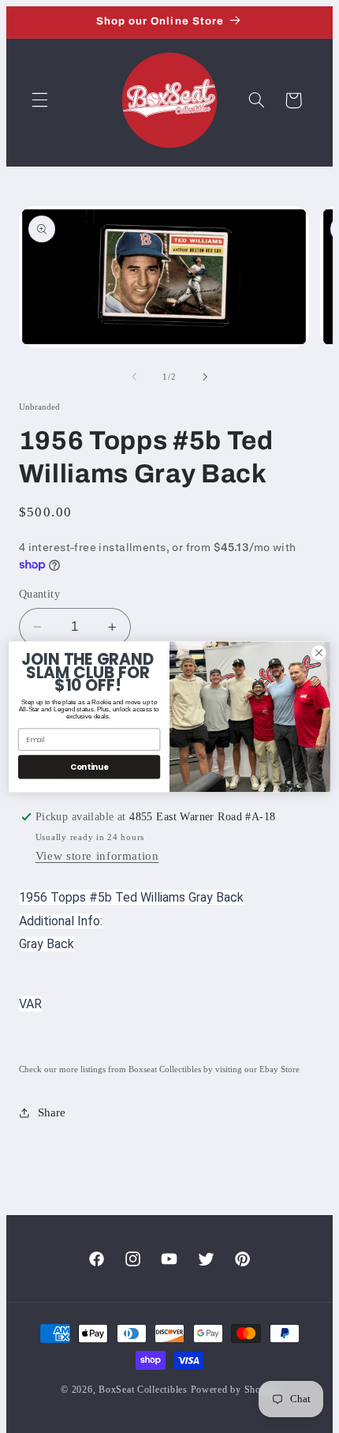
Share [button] (51, 1112)
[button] (39, 100)
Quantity (39, 594)
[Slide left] (134, 376)
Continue (89, 766)
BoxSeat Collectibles (143, 1389)
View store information (97, 856)
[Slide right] (205, 376)
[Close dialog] (319, 652)
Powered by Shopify (234, 1389)
